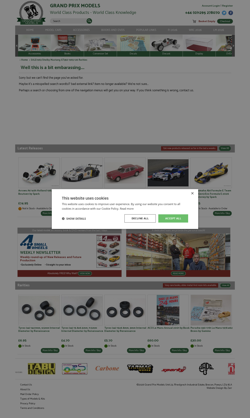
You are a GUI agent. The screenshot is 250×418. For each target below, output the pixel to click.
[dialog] (125, 209)
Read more (127, 208)
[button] (74, 218)
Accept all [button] (173, 218)
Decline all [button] (140, 218)
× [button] (192, 193)
